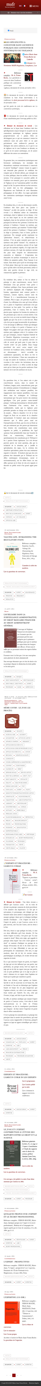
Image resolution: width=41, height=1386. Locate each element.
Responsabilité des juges (14, 834)
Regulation (9, 599)
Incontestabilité (24, 796)
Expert (28, 513)
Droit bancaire (28, 680)
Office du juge (10, 520)
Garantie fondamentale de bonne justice (20, 793)
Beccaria (9, 755)
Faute (28, 789)
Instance (9, 517)
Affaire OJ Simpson (12, 741)
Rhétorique (30, 834)
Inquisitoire (10, 800)
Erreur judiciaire (11, 786)
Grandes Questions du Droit (14, 1033)
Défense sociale (11, 772)
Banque (19, 676)
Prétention (29, 817)
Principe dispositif (21, 820)
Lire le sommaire (9, 1331)
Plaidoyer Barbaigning (13, 817)
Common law (10, 1042)
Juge (18, 1045)
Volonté (22, 848)
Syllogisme (9, 841)
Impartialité (10, 796)
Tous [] (11, 30)
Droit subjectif (11, 779)
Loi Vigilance (20, 517)
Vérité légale (10, 848)
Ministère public (11, 807)
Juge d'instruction (25, 800)
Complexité (9, 758)
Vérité (21, 844)
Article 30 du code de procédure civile (19, 748)
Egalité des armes (21, 782)
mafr (10, 4)
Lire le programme (28, 1081)
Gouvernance (30, 592)
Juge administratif (12, 1049)
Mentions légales (34, 1383)
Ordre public (21, 810)
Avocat (27, 752)
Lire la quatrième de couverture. (15, 572)
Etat (23, 786)
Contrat (9, 765)
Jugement (9, 803)
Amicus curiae (21, 506)
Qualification (21, 827)
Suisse (19, 687)
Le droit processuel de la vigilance (23, 100)
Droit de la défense (12, 776)
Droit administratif (12, 680)
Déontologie (21, 1239)
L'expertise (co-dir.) (15, 1297)
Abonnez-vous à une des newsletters (21, 12)
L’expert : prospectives (16, 1262)
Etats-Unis (9, 789)
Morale (23, 807)
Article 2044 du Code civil (14, 745)
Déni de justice (26, 772)
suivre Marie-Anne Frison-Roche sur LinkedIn (30, 56)
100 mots (19, 731)
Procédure (9, 687)
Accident (23, 734)
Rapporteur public (12, 831)
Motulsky (9, 810)
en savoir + (8, 506)
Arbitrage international (14, 510)
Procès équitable (20, 824)
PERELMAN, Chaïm (11, 813)
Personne (9, 596)
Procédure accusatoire (25, 1056)
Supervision (29, 687)
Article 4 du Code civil (13, 752)
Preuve (8, 820)
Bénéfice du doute (22, 755)
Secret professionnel (26, 838)
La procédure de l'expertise (13, 1340)
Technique (21, 841)
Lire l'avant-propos (10, 1334)
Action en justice (24, 738)
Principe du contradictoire (15, 1052)
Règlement (20, 596)
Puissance (9, 827)
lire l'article (28, 895)
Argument (26, 741)
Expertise (9, 1045)
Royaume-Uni (10, 838)
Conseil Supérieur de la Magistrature (18, 762)
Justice (7, 497)
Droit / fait (27, 776)
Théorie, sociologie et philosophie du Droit (20, 586)
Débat (20, 769)
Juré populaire (21, 803)
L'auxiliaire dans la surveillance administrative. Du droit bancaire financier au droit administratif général (20, 620)
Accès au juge (10, 734)
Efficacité (23, 779)
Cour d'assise (20, 765)
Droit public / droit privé (14, 683)
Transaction (10, 844)
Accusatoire (10, 738)
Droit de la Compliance (13, 513)
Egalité (8, 782)
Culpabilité (9, 769)
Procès (8, 824)
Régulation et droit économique (17, 501)
